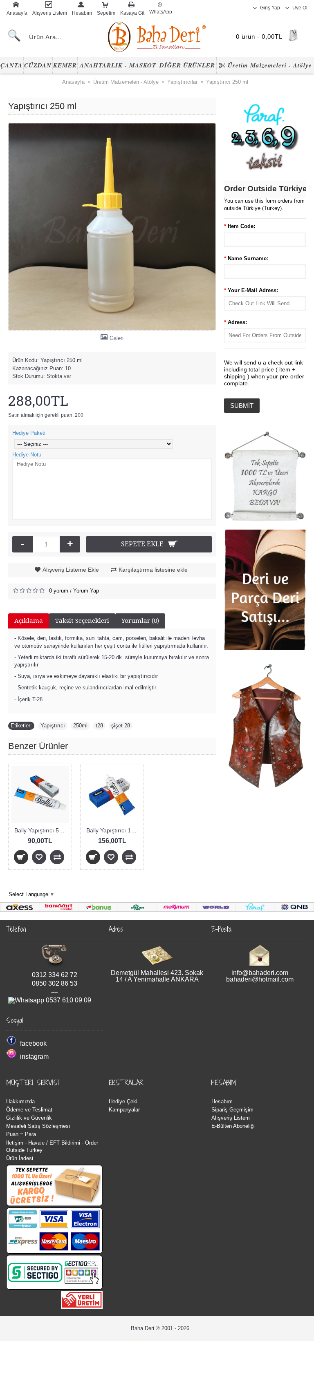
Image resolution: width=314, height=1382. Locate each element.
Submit (241, 405)
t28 (99, 725)
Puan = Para (21, 1134)
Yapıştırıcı (52, 725)
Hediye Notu (26, 455)
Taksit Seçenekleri (82, 620)
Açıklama (28, 620)
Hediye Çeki (123, 1101)
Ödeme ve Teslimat (29, 1110)
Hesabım (222, 1101)
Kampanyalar (124, 1110)
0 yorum (58, 591)
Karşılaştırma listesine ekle (153, 569)
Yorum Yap (86, 591)
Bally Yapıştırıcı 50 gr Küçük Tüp (41, 830)
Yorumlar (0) (140, 620)
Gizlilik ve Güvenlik (29, 1118)
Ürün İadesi (19, 1158)
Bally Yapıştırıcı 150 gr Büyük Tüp (113, 830)
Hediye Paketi (28, 433)
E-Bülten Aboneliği (233, 1126)
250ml (80, 725)
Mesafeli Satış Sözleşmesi (38, 1126)
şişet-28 (120, 725)
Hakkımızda (20, 1101)
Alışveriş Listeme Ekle (71, 569)
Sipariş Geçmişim (232, 1110)
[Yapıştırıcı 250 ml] (112, 227)
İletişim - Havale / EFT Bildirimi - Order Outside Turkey (52, 1146)
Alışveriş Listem (230, 1118)
